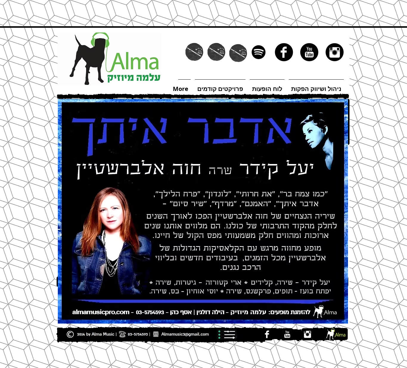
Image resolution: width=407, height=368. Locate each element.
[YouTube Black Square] (287, 334)
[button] (203, 96)
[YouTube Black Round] (309, 52)
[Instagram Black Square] (307, 334)
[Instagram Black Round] (334, 52)
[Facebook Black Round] (284, 52)
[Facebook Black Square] (267, 334)
